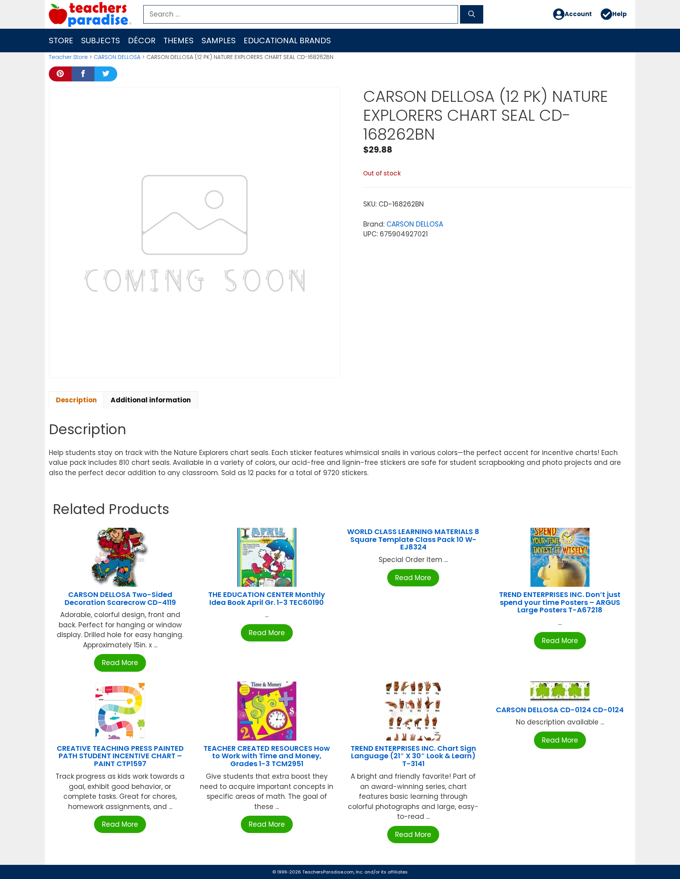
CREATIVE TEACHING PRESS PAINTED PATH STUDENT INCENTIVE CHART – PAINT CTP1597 (120, 756)
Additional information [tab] (151, 400)
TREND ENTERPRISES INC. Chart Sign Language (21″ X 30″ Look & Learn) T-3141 (413, 756)
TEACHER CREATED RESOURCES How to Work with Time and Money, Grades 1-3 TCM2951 (266, 756)
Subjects (100, 40)
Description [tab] (76, 400)
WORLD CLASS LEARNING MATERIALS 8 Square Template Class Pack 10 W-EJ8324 (413, 539)
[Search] (471, 14)
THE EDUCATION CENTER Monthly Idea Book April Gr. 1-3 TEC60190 (266, 598)
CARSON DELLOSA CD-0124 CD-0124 (560, 710)
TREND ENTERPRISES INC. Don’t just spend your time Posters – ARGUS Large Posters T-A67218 (560, 602)
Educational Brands (287, 40)
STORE (61, 40)
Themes (178, 40)
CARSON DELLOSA (117, 57)
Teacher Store (68, 57)
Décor (141, 40)
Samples (218, 40)
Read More (120, 662)
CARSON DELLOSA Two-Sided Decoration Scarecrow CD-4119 (120, 598)
